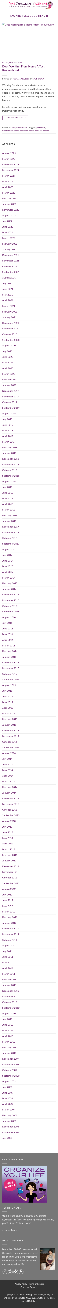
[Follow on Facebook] (5, 1271)
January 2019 (9, 453)
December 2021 (10, 255)
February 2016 (9, 651)
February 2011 (9, 979)
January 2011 (9, 985)
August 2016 (9, 617)
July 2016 (7, 623)
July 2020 (7, 351)
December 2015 (10, 662)
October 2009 (9, 1070)
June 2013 (7, 832)
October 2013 (9, 810)
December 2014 (10, 730)
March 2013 (8, 849)
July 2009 (7, 1087)
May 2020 (7, 363)
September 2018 (10, 476)
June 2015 (7, 696)
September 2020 (10, 340)
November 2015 (10, 668)
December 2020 (10, 323)
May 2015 (7, 702)
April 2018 (7, 504)
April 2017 (7, 572)
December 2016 (10, 595)
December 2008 (10, 1127)
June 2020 (7, 357)
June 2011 (7, 957)
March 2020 (8, 374)
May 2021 (7, 295)
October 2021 (9, 266)
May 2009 (7, 1098)
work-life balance (42, 131)
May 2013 (7, 838)
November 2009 (10, 1064)
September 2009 (10, 1076)
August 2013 (9, 821)
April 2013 (7, 844)
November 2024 (10, 170)
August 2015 (9, 685)
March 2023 (8, 193)
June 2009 (7, 1093)
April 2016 (7, 640)
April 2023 (7, 187)
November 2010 (10, 996)
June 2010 (7, 1025)
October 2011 (9, 940)
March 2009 (8, 1110)
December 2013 (10, 798)
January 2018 (9, 521)
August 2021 (9, 278)
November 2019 (10, 397)
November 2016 (10, 600)
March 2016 (8, 646)
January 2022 (9, 249)
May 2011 (7, 962)
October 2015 (9, 674)
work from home (27, 131)
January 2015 (9, 725)
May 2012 (7, 906)
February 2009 (9, 1115)
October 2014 (9, 742)
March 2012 (8, 912)
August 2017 (9, 549)
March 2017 (8, 578)
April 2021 (7, 300)
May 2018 (7, 498)
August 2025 (9, 153)
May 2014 (7, 770)
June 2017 (7, 561)
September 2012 (10, 883)
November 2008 (10, 1132)
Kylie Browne (38, 79)
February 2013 (9, 855)
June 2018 (7, 493)
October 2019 (9, 402)
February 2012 (9, 917)
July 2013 (7, 827)
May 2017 (7, 566)
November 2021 (10, 261)
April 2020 (7, 368)
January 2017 (9, 589)
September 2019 (10, 408)
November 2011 (10, 934)
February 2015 (9, 719)
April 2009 (7, 1104)
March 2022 (8, 238)
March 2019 (8, 442)
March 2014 (8, 781)
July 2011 (7, 951)
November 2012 (10, 872)
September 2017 (10, 544)
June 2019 (7, 425)
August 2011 (9, 945)
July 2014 (7, 759)
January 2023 (9, 204)
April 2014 (7, 776)
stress (16, 131)
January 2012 (9, 923)
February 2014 (9, 787)
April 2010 (7, 1036)
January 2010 (9, 1053)
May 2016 (7, 634)
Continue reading (15, 118)
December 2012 (10, 866)
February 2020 (9, 380)
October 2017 (9, 538)
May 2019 (7, 430)
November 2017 (10, 532)
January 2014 (9, 793)
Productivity (15, 63)
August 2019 (9, 413)
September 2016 (10, 612)
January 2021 (9, 317)
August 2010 (9, 1013)
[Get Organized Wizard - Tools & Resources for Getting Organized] (31, 5)
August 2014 (9, 753)
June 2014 (7, 764)
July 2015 (7, 691)
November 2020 (10, 328)
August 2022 (9, 215)
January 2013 (9, 861)
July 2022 (7, 221)
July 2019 (7, 419)
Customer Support (29, 1287)
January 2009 (9, 1121)
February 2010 (9, 1047)
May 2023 (7, 181)
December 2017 (10, 527)
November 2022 (10, 210)
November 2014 (10, 736)
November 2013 (10, 804)
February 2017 (9, 583)
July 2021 (7, 283)
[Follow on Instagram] (10, 1271)
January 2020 (9, 385)
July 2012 (7, 895)
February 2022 (9, 244)
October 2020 (9, 334)
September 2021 (10, 272)
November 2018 (10, 464)
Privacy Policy (20, 1284)
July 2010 (7, 1019)
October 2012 (9, 878)
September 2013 (10, 815)
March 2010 (8, 1042)
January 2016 (9, 657)
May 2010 (7, 1030)
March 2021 (8, 306)
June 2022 (7, 227)
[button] (4, 5)
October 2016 (9, 606)
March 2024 (8, 176)
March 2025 (8, 159)
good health (40, 128)
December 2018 (10, 459)
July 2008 (7, 1138)
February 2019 (9, 447)
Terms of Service (36, 1284)
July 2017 (7, 555)
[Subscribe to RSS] (21, 1271)
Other (5, 63)
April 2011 (7, 968)
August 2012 (9, 889)
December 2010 (10, 991)
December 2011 (10, 928)
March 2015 (8, 713)
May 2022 (7, 232)
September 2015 (10, 679)
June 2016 (7, 629)
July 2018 (7, 487)
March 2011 (8, 974)
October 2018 (9, 470)
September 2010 (10, 1008)
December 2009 (10, 1059)
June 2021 (7, 289)
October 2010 (9, 1002)
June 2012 (7, 900)
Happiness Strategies (36, 1294)
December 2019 (10, 391)
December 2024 (10, 164)
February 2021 (9, 312)
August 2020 (9, 345)
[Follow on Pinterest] (15, 1271)
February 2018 (9, 515)
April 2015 (7, 708)
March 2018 (8, 510)
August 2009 (9, 1081)
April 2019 (7, 436)
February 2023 (9, 198)
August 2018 (9, 481)
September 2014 (10, 747)
